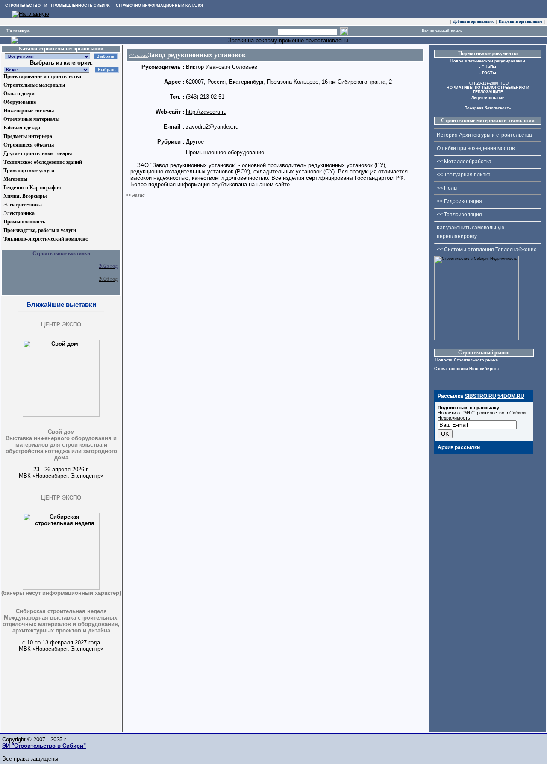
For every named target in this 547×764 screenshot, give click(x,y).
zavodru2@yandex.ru (212, 126)
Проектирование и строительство (42, 76)
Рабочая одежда (21, 128)
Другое (195, 141)
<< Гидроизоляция (459, 201)
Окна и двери (19, 94)
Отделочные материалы (31, 119)
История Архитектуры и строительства (484, 135)
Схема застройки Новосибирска (466, 369)
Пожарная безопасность (488, 108)
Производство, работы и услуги (39, 230)
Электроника (19, 213)
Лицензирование (487, 98)
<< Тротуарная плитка (464, 175)
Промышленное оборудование (225, 152)
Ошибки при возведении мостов (476, 148)
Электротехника (22, 205)
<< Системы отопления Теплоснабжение (487, 250)
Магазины (15, 179)
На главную (15, 31)
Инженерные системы (28, 111)
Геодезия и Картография (32, 188)
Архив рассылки (459, 447)
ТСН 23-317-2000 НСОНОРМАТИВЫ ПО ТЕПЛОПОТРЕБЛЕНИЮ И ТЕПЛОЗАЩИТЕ (488, 87)
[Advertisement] (44, 712)
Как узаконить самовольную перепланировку (470, 232)
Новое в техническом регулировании (487, 61)
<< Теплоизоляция (459, 214)
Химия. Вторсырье (25, 196)
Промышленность (24, 222)
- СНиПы (487, 67)
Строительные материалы (34, 85)
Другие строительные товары (37, 153)
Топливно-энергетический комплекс (45, 239)
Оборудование (19, 102)
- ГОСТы (487, 73)
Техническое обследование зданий (42, 162)
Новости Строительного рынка (466, 360)
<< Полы (447, 188)
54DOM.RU (510, 396)
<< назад (138, 55)
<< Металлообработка (464, 162)
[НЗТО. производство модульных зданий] (14, 41)
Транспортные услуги (28, 170)
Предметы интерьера (27, 136)
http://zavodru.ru (206, 112)
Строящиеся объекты (28, 145)
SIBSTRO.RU (480, 396)
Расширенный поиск (442, 31)
